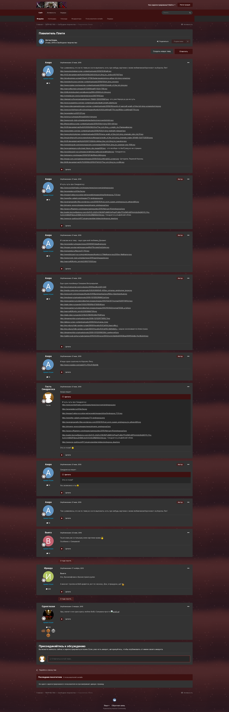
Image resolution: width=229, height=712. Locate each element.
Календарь (52, 19)
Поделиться (163, 41)
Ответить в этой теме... (62, 659)
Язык (106, 705)
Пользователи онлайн (94, 19)
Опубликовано (70, 63)
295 (49, 589)
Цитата (68, 169)
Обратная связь (118, 705)
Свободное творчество (67, 43)
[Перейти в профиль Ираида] (48, 576)
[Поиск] (190, 13)
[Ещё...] (188, 62)
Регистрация (185, 5)
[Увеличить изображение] (73, 448)
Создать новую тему (162, 51)
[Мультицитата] (61, 169)
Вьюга (48, 532)
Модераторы (76, 19)
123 (49, 627)
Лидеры (110, 19)
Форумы (40, 19)
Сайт (41, 13)
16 (49, 83)
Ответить (184, 51)
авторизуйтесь (115, 649)
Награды (64, 19)
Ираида (48, 568)
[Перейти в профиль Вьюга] (48, 541)
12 (49, 553)
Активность (51, 13)
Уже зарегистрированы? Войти (161, 5)
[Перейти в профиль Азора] (41, 41)
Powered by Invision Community (114, 708)
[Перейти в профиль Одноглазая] (48, 614)
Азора (54, 40)
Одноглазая (48, 606)
